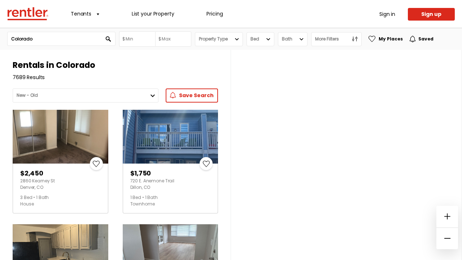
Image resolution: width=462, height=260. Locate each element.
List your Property (153, 13)
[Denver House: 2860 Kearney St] (60, 137)
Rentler (27, 13)
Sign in (387, 14)
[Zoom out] (447, 238)
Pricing (214, 13)
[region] (346, 155)
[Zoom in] (447, 217)
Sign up (431, 14)
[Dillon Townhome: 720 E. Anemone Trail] (170, 137)
